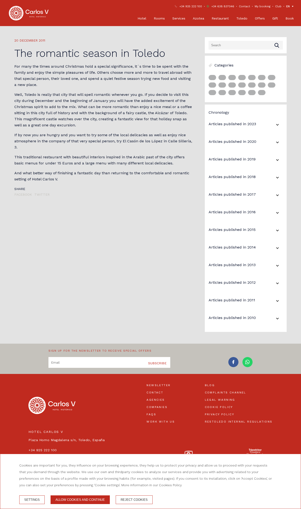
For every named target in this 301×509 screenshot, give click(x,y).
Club (278, 6)
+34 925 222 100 (190, 6)
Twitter (42, 194)
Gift (275, 18)
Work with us (161, 421)
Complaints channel (225, 392)
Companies (157, 407)
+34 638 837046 (222, 6)
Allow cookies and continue (80, 499)
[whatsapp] (247, 365)
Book (289, 18)
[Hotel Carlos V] (28, 13)
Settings (32, 499)
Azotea (198, 18)
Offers (260, 18)
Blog (210, 385)
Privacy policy (219, 414)
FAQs (151, 414)
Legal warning (220, 399)
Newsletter (158, 385)
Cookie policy (219, 407)
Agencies (156, 399)
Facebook (23, 194)
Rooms (159, 18)
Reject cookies (134, 499)
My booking (262, 6)
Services (178, 18)
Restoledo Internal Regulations (239, 421)
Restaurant (220, 18)
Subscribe (157, 363)
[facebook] (233, 365)
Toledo (241, 18)
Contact (244, 6)
